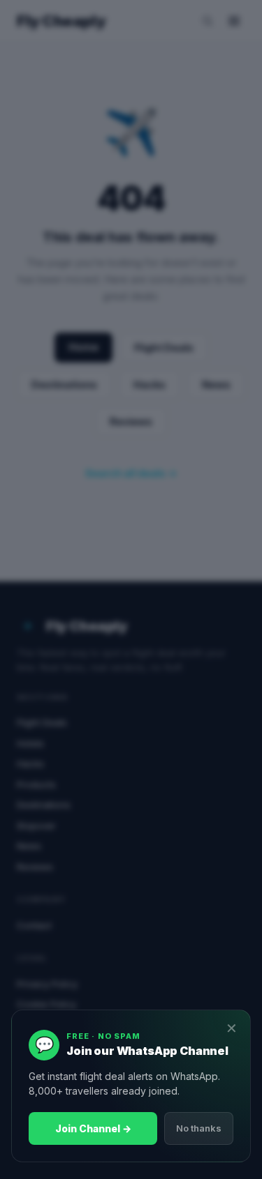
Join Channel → (93, 1128)
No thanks (198, 1128)
